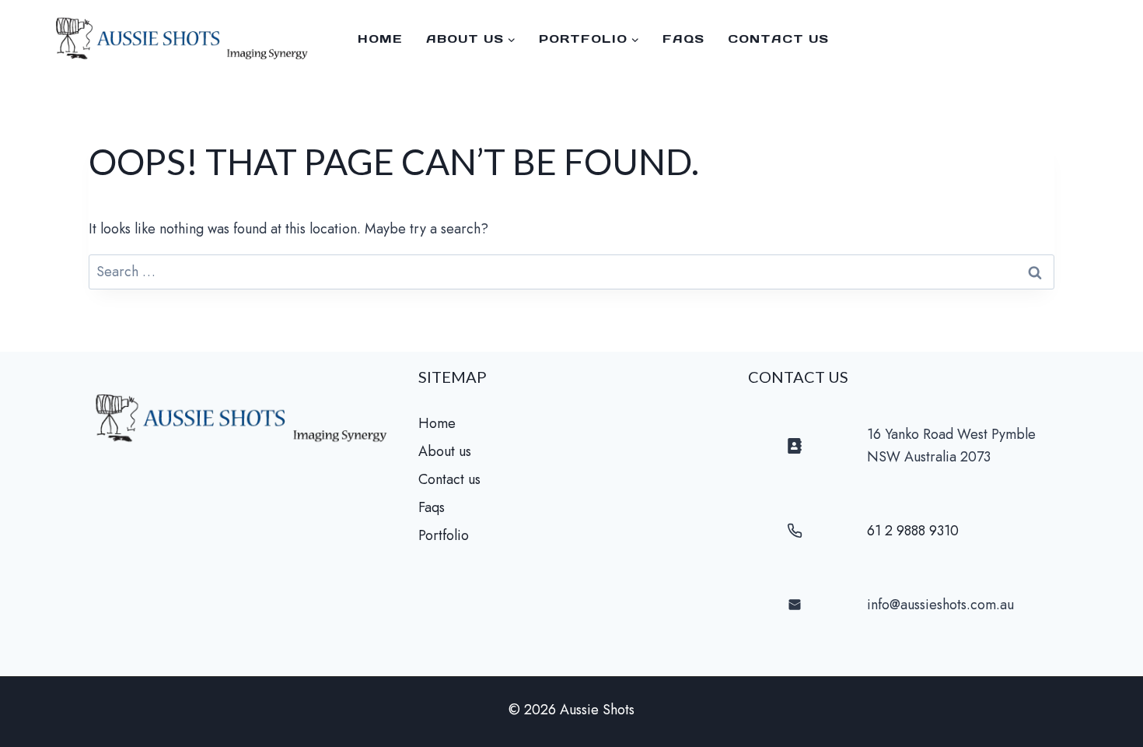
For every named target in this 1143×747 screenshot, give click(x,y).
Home (380, 38)
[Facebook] (1111, 38)
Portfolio (443, 535)
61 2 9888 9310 (913, 531)
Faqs (431, 507)
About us (444, 451)
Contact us (778, 38)
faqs (683, 38)
